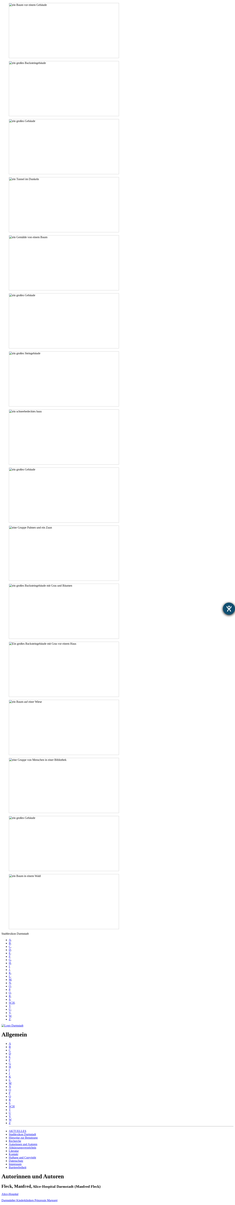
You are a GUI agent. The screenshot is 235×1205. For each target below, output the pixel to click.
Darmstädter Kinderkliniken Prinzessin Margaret (29, 1200)
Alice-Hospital (9, 1194)
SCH (12, 1002)
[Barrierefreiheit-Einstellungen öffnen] (229, 609)
